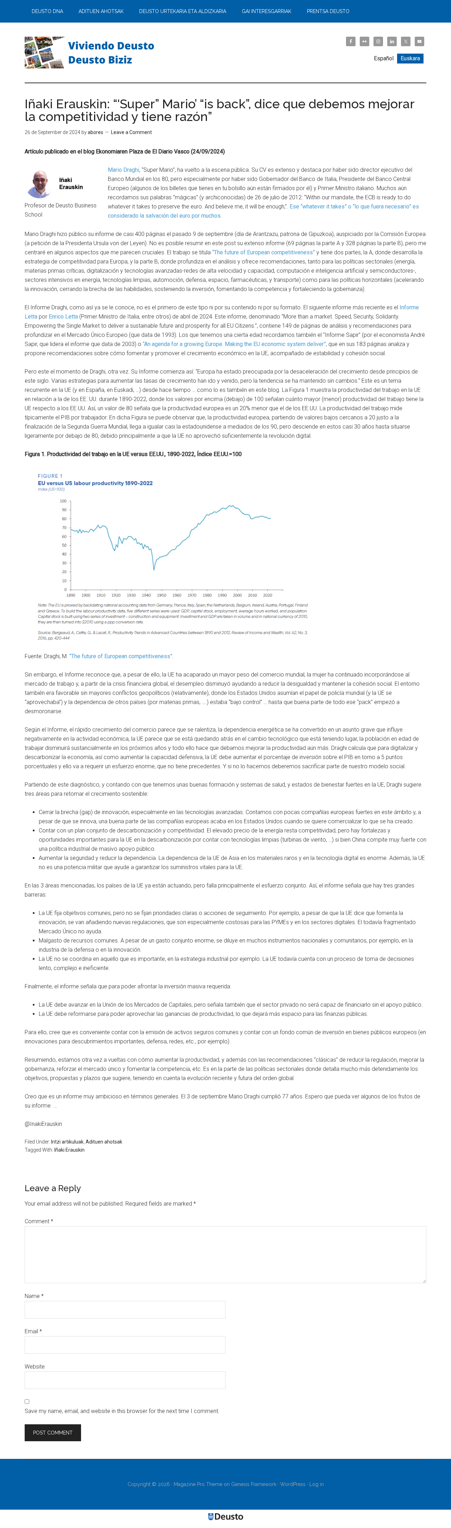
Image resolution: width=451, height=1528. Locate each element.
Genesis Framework (253, 1484)
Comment (39, 1221)
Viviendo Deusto (92, 52)
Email (33, 1331)
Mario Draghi (123, 169)
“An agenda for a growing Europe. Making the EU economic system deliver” (234, 344)
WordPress (292, 1484)
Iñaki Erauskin (69, 1150)
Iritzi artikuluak (67, 1142)
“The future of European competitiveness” (263, 252)
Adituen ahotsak (104, 1142)
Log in (316, 1484)
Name (34, 1296)
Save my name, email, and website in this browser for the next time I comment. (122, 1411)
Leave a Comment (131, 132)
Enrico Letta (63, 316)
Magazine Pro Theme (198, 1484)
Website (35, 1366)
